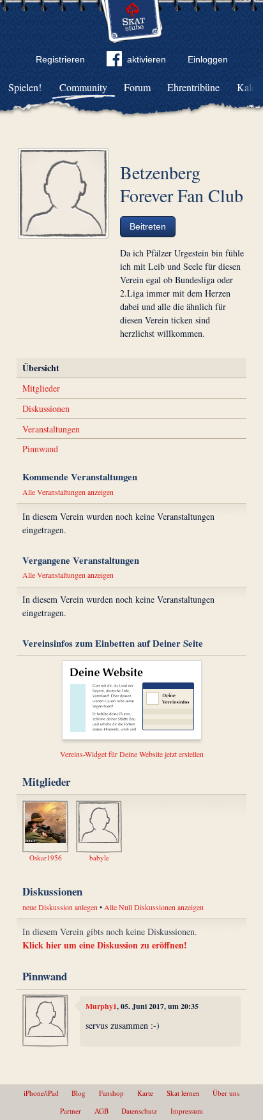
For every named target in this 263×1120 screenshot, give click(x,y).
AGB (101, 1111)
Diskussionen (46, 408)
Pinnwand (40, 449)
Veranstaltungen (51, 429)
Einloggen (208, 59)
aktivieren (146, 59)
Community (83, 87)
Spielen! (24, 87)
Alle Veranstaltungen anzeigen (68, 492)
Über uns (226, 1093)
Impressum (186, 1111)
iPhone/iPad (41, 1093)
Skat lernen (183, 1093)
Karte (145, 1093)
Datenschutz (139, 1111)
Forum (137, 87)
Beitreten (148, 226)
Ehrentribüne (193, 87)
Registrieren (60, 59)
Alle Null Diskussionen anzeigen (154, 907)
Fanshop (111, 1093)
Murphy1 (101, 1006)
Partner (70, 1111)
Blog (78, 1093)
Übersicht (40, 367)
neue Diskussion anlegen (60, 907)
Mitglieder (41, 388)
